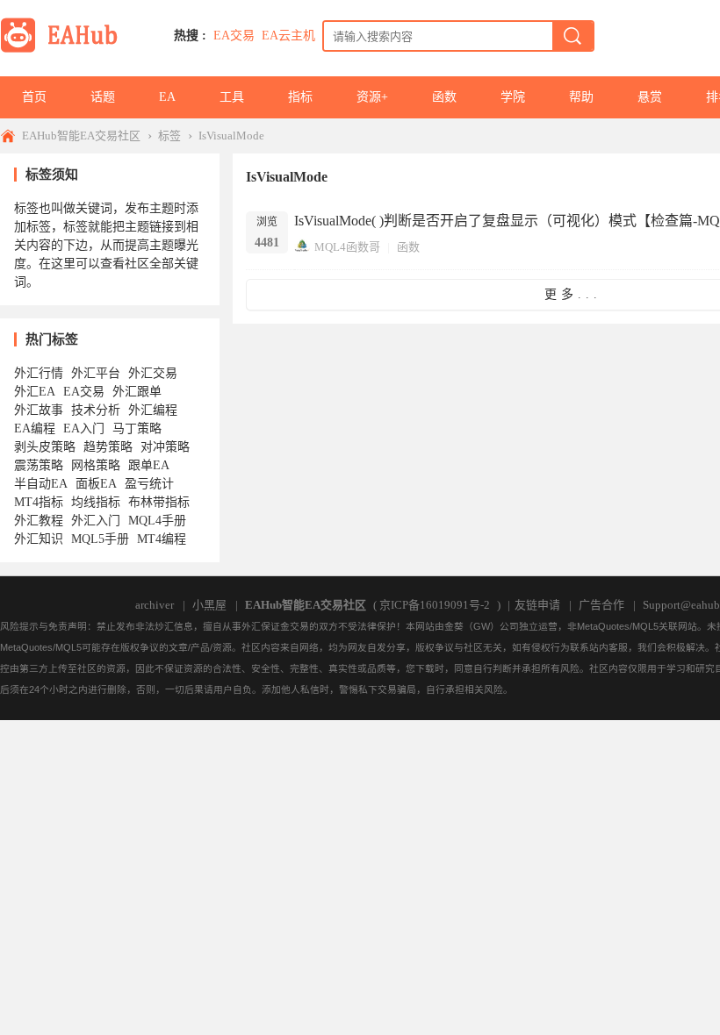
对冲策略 (165, 446)
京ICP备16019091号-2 (434, 604)
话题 (102, 97)
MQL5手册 (100, 539)
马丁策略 (137, 428)
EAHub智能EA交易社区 (81, 135)
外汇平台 (95, 373)
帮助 (581, 97)
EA (167, 97)
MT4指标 (38, 502)
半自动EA (41, 483)
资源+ (372, 97)
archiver (154, 604)
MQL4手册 (157, 520)
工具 (232, 97)
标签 (169, 135)
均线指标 (95, 502)
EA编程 (34, 428)
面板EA (96, 483)
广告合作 (601, 604)
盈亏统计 (149, 483)
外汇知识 (38, 539)
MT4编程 (161, 539)
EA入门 (83, 428)
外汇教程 (38, 520)
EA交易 (234, 35)
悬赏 (649, 97)
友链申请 (537, 604)
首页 (34, 97)
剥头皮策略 (45, 446)
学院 (512, 97)
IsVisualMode (231, 135)
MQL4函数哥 (347, 246)
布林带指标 (159, 502)
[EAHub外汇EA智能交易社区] (65, 49)
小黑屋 (209, 604)
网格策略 (95, 465)
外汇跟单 (137, 391)
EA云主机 (288, 35)
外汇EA (34, 391)
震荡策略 (38, 465)
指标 (300, 97)
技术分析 (95, 410)
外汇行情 (38, 373)
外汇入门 (95, 520)
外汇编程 (152, 410)
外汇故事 (38, 410)
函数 (444, 97)
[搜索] (572, 36)
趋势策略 (108, 446)
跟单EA (148, 465)
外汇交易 (152, 373)
